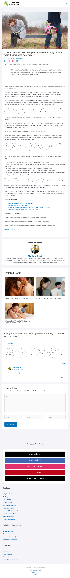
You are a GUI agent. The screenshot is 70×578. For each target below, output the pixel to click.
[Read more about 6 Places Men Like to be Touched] (19, 286)
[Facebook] (5, 61)
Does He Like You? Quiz (10, 534)
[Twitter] (9, 61)
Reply (64, 363)
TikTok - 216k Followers (35, 478)
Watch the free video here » (12, 229)
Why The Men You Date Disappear (18, 205)
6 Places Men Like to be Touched (17, 298)
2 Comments (8, 58)
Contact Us (6, 551)
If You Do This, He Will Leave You (48, 298)
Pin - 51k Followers (35, 472)
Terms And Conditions (35, 570)
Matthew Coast (16, 367)
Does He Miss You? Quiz (10, 536)
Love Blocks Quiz (8, 531)
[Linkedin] (17, 61)
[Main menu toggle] (66, 3)
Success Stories (7, 557)
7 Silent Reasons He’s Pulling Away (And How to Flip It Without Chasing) (29, 207)
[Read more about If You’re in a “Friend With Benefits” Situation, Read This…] (19, 310)
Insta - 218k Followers (35, 466)
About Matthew (7, 554)
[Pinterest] (13, 61)
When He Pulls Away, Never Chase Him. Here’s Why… (24, 209)
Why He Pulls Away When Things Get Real (20, 203)
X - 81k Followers (35, 454)
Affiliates (35, 574)
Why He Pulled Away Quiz (10, 539)
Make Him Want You (9, 508)
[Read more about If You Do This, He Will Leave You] (50, 286)
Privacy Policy (35, 572)
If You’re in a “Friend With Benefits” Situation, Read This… (17, 322)
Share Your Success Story (10, 559)
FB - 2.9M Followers (35, 460)
